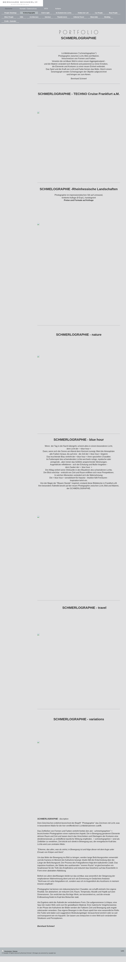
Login (122, 950)
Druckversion (8, 951)
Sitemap (15, 951)
